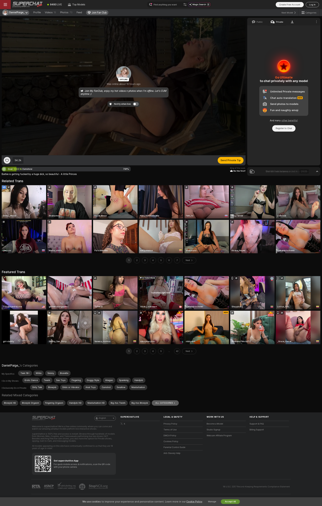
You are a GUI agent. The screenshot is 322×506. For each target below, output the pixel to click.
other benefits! (289, 120)
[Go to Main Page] (27, 4)
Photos (66, 12)
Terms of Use (170, 430)
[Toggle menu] (5, 4)
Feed (79, 12)
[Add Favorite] (7, 160)
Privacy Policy (170, 424)
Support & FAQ (257, 424)
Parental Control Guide (174, 447)
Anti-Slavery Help (172, 453)
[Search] (185, 4)
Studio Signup (213, 430)
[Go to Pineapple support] (82, 486)
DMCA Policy (170, 435)
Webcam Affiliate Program (219, 435)
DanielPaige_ (10, 365)
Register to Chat (284, 128)
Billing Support (257, 430)
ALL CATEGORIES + (165, 403)
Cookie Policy (194, 501)
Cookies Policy (171, 441)
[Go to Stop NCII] (99, 487)
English (102, 418)
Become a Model (215, 424)
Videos (50, 12)
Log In (312, 4)
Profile (37, 12)
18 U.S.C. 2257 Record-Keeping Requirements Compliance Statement (256, 486)
